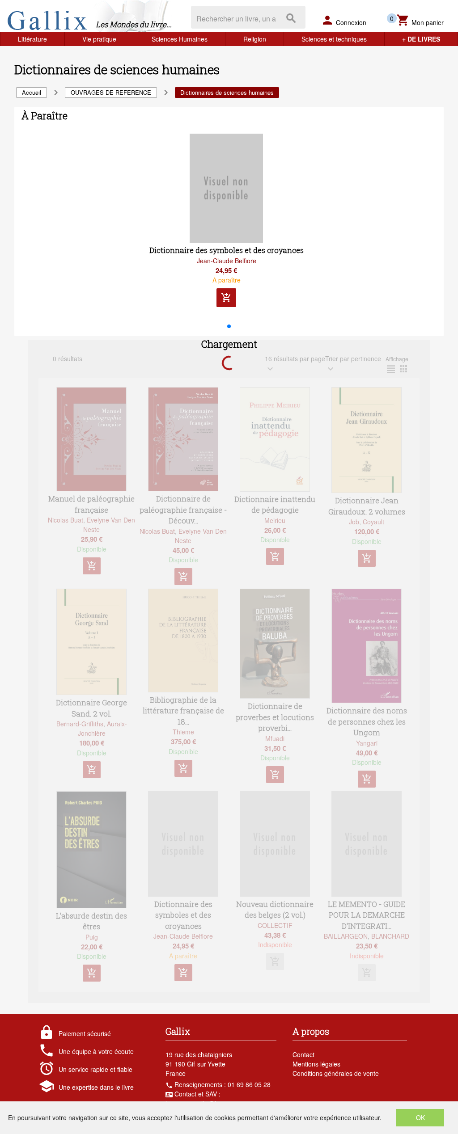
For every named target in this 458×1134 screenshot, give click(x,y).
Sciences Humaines (180, 38)
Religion (254, 38)
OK (420, 1117)
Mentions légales (316, 1063)
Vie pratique (99, 38)
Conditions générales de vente (336, 1073)
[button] (229, 326)
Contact (303, 1054)
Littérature (32, 38)
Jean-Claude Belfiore (226, 260)
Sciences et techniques (334, 38)
